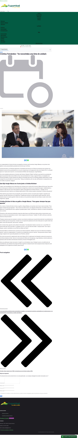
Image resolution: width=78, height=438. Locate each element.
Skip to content (3, 0)
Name (2, 385)
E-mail (2, 388)
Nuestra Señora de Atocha (4, 50)
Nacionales (1, 52)
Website (2, 390)
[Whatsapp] (28, 160)
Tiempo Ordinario (4, 49)
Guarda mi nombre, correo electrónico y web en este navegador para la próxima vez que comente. (24, 393)
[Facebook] (25, 160)
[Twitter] (26, 160)
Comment (2, 383)
